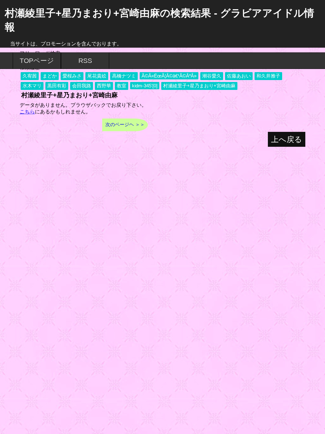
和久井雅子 (268, 75)
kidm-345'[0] (144, 85)
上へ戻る (286, 139)
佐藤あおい (239, 75)
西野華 (104, 85)
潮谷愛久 (211, 75)
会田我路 (81, 85)
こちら (27, 111)
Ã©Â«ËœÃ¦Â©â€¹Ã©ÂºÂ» (169, 75)
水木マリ (32, 85)
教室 (121, 85)
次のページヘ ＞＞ (125, 124)
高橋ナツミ (124, 75)
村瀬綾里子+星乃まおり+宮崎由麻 (199, 85)
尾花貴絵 (96, 75)
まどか (50, 75)
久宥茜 (30, 75)
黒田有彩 (56, 85)
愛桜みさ (72, 75)
